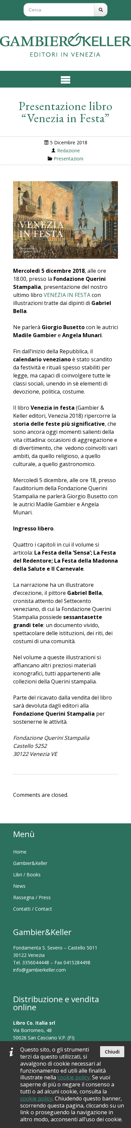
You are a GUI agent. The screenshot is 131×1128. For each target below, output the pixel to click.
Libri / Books (27, 874)
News (19, 886)
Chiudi (112, 1051)
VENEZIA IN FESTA (67, 295)
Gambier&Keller (30, 863)
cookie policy (73, 1077)
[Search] (100, 9)
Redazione (68, 150)
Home (20, 852)
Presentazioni (68, 158)
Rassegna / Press (32, 897)
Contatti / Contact (32, 909)
